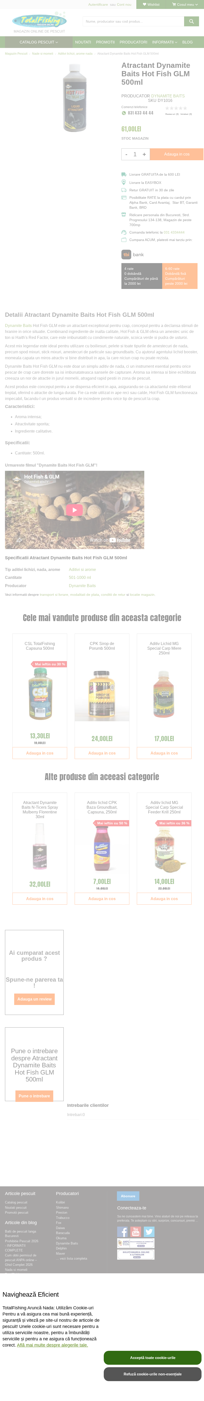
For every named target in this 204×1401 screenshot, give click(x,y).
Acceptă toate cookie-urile (152, 1358)
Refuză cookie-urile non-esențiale (153, 1374)
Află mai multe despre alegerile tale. (52, 1345)
